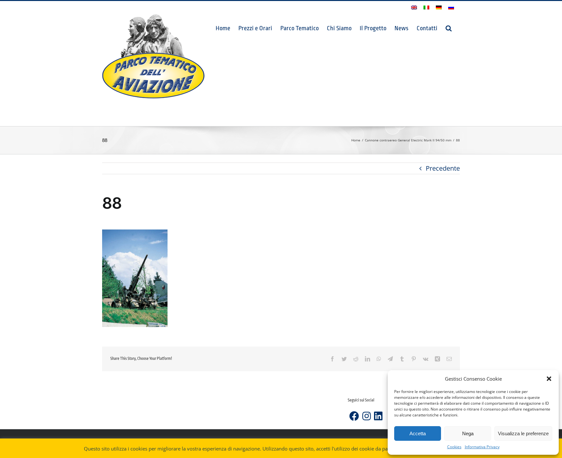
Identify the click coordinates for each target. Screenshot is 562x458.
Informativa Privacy (482, 447)
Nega (468, 433)
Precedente (443, 168)
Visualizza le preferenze (523, 433)
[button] (549, 378)
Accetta (417, 433)
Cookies (454, 447)
